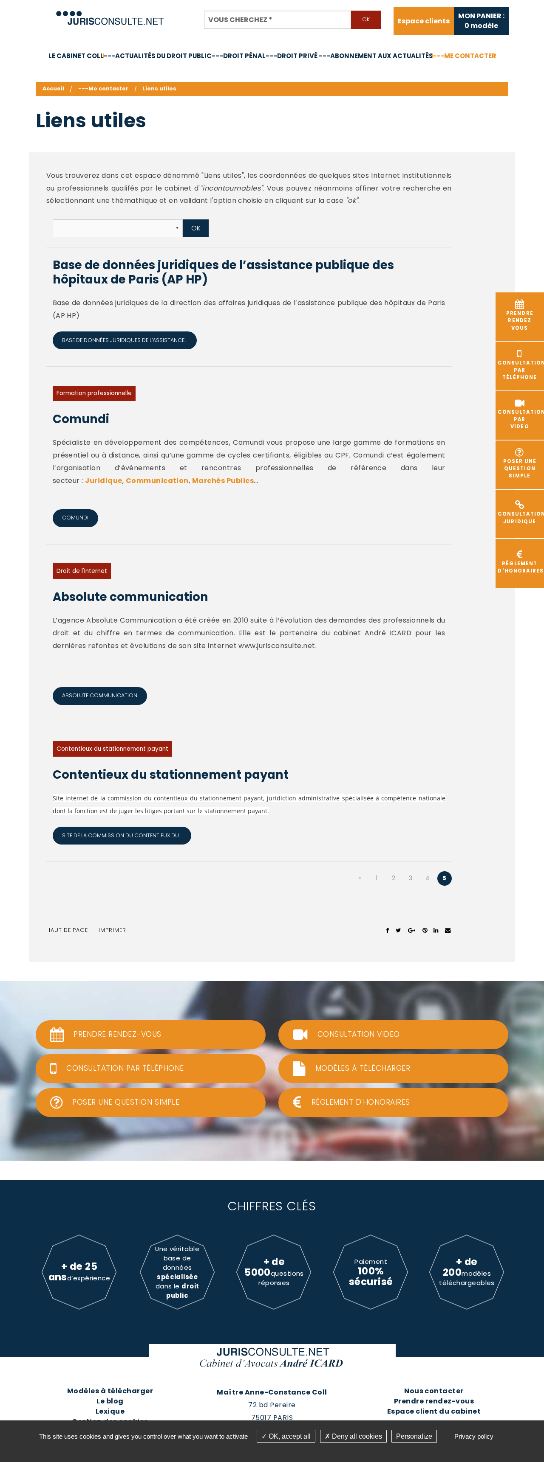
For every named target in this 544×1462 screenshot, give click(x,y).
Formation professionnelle (94, 393)
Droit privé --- (303, 56)
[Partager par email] (448, 930)
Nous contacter (434, 1391)
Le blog (109, 1401)
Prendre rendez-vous (434, 1401)
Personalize (414, 1436)
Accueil (53, 88)
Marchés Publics (223, 480)
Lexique (110, 1411)
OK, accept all (289, 1436)
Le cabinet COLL (76, 56)
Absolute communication (130, 597)
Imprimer (112, 930)
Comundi (81, 419)
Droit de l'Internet (82, 571)
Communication (157, 480)
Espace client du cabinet (434, 1411)
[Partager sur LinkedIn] (436, 930)
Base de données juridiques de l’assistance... (124, 340)
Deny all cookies (356, 1436)
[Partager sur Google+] (412, 930)
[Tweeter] (398, 930)
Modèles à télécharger (110, 1391)
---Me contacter (464, 56)
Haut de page (67, 930)
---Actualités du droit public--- (163, 56)
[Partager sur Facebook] (387, 930)
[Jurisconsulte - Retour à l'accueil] (110, 14)
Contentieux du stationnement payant (112, 749)
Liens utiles (159, 88)
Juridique (103, 480)
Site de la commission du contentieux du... (121, 835)
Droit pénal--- (250, 56)
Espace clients (424, 21)
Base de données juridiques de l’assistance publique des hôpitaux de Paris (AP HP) (223, 272)
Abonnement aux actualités (381, 56)
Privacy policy (473, 1436)
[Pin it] (425, 930)
